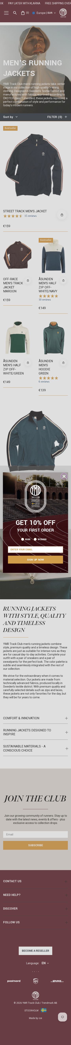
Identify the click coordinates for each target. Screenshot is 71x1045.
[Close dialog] (64, 476)
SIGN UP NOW (35, 559)
